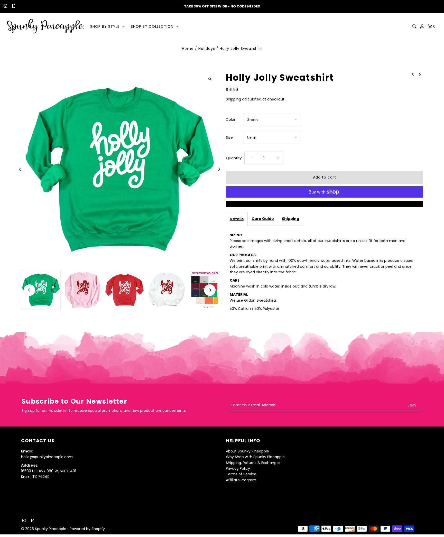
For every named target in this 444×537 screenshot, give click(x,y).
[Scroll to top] (433, 523)
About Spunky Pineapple (247, 451)
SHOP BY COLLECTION (152, 26)
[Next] (219, 169)
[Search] (414, 26)
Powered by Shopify (87, 529)
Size (229, 137)
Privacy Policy (238, 468)
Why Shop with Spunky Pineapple (255, 456)
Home (188, 48)
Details (237, 218)
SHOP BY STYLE (104, 26)
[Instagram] (4, 6)
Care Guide (263, 218)
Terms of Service (241, 474)
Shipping (233, 99)
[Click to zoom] (210, 79)
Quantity (234, 158)
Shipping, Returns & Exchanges (253, 462)
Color (230, 119)
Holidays (206, 48)
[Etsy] (13, 6)
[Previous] (20, 169)
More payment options (324, 204)
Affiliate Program (241, 480)
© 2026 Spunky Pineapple (44, 529)
